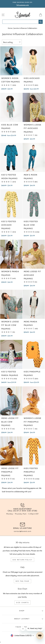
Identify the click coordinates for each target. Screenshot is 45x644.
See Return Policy (22, 560)
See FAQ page (22, 581)
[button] (8, 85)
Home (10, 28)
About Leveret (22, 619)
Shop (21, 611)
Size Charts (22, 602)
